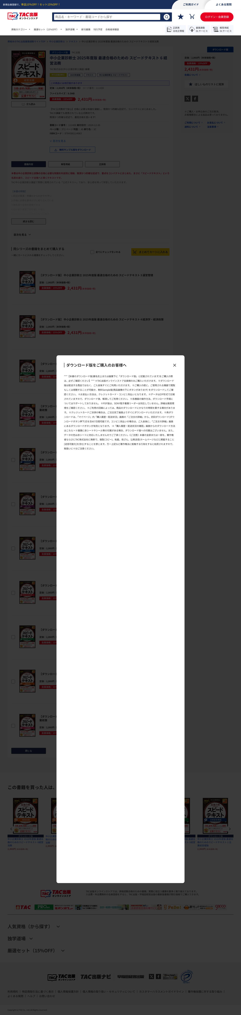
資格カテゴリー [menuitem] (19, 29)
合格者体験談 (112, 29)
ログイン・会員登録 (217, 17)
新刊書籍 (85, 29)
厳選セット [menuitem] (46, 29)
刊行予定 (97, 29)
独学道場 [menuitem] (70, 29)
